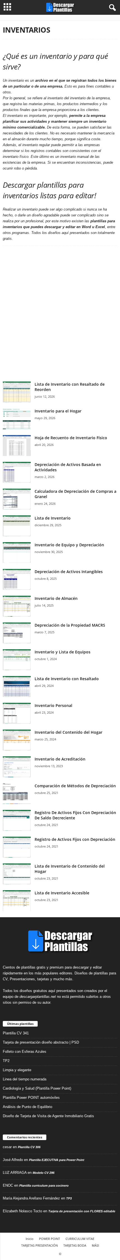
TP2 (6, 1061)
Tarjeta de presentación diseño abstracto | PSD (41, 1042)
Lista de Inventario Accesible (62, 892)
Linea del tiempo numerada (24, 1079)
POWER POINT (49, 1239)
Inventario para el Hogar (58, 411)
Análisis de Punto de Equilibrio (27, 1107)
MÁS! (95, 1245)
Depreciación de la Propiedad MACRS (70, 625)
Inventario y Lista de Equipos (62, 652)
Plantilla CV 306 (29, 1147)
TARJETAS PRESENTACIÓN (39, 1245)
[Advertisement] (60, 313)
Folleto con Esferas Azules (24, 1051)
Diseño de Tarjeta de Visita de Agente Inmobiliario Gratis (48, 1116)
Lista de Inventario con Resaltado (67, 678)
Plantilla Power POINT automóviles (31, 1097)
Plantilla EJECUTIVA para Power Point (56, 1160)
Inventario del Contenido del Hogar (68, 732)
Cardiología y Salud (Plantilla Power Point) (37, 1088)
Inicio (29, 1239)
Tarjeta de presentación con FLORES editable (81, 1211)
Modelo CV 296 (43, 1172)
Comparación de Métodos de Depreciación (75, 785)
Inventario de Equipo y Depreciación (69, 544)
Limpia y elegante (17, 1070)
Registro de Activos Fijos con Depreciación (75, 839)
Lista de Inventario (53, 518)
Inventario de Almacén (56, 598)
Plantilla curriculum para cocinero (44, 1185)
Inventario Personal (53, 705)
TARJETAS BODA (74, 1245)
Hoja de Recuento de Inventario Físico (71, 437)
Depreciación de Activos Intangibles (69, 571)
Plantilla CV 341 (16, 1033)
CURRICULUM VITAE (80, 1239)
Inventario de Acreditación (60, 759)
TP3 (69, 1198)
